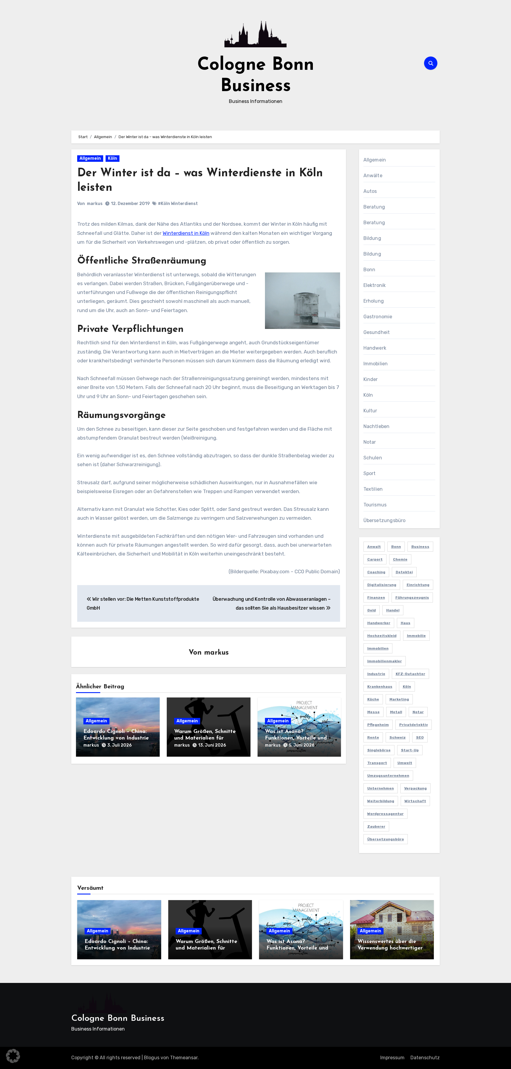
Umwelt (404, 763)
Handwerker (378, 623)
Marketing (399, 699)
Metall (396, 712)
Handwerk (375, 348)
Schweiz (397, 737)
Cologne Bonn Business (117, 1018)
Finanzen (376, 597)
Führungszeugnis (412, 597)
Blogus (151, 1057)
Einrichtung (418, 585)
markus (95, 203)
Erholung (373, 301)
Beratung (374, 207)
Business (420, 547)
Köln (112, 158)
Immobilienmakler (384, 661)
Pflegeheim (378, 725)
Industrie (376, 674)
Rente (373, 737)
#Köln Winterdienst (178, 203)
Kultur (370, 411)
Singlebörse (379, 750)
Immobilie (416, 636)
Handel (393, 610)
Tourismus (375, 505)
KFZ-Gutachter (410, 674)
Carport (375, 559)
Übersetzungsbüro (384, 520)
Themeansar (184, 1057)
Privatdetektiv (413, 725)
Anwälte (372, 175)
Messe (373, 712)
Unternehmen (380, 788)
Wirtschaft (415, 801)
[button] (13, 1056)
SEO (420, 737)
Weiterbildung (380, 801)
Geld (371, 610)
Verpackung (415, 788)
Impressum (392, 1057)
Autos (370, 191)
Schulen (372, 458)
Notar (369, 442)
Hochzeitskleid (382, 636)
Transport (377, 763)
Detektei (404, 572)
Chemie (400, 559)
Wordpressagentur (385, 814)
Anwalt (374, 547)
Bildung (372, 238)
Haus (405, 623)
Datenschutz (425, 1057)
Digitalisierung (381, 585)
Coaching (376, 572)
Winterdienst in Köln (186, 233)
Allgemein (90, 158)
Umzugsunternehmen (388, 776)
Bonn (369, 269)
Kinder (370, 379)
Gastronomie (377, 316)
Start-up (410, 750)
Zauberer (376, 826)
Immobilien (375, 363)
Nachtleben (376, 426)
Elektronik (374, 285)
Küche (373, 699)
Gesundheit (376, 332)
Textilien (373, 489)
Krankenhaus (379, 686)
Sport (369, 473)
